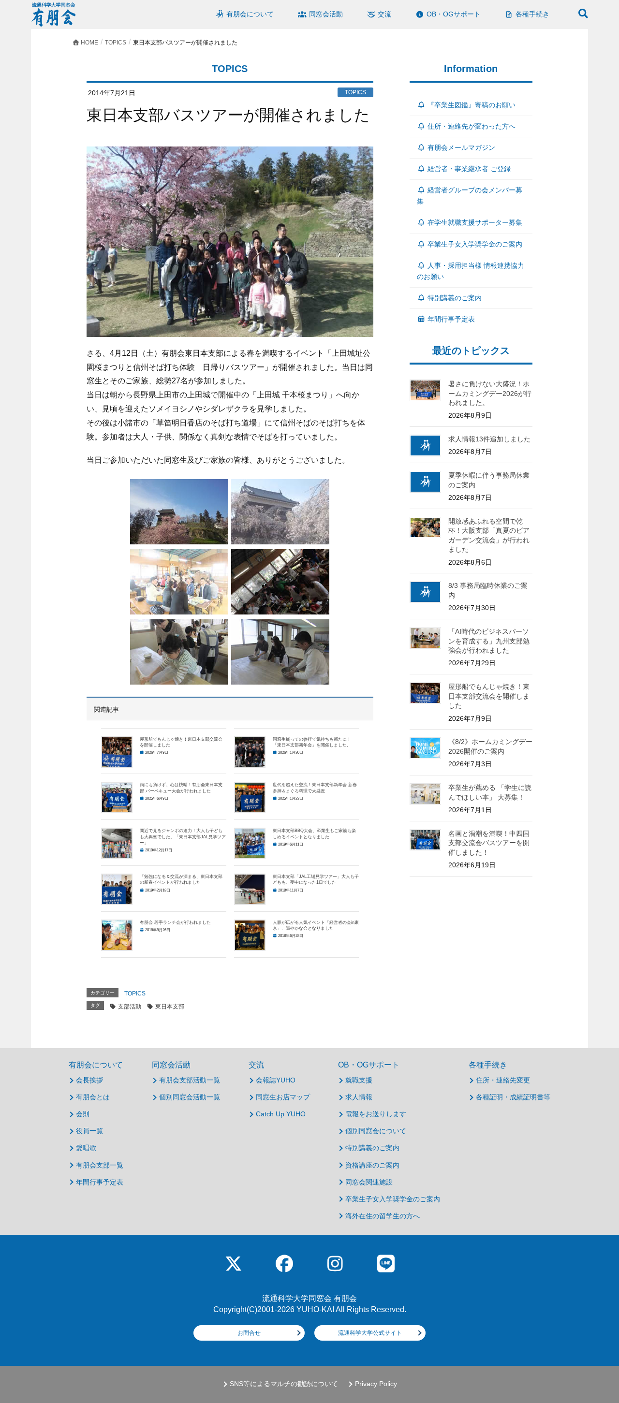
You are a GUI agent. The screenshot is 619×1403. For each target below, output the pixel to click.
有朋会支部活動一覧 (189, 1080)
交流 (256, 1065)
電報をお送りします (375, 1114)
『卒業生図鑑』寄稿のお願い (471, 105)
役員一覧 (89, 1131)
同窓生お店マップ (283, 1097)
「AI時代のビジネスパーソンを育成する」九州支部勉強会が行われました (489, 641)
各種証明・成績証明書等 (513, 1097)
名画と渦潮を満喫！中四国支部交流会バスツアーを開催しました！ (489, 843)
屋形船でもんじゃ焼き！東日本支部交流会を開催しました (489, 696)
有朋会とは (93, 1097)
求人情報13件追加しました (489, 439)
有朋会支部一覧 (99, 1165)
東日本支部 (169, 1006)
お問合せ (249, 1333)
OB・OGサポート (368, 1065)
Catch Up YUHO (281, 1114)
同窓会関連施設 (369, 1182)
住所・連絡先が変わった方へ (471, 126)
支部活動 (129, 1006)
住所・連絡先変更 (503, 1080)
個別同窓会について (375, 1131)
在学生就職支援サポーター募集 (474, 222)
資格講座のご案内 (372, 1165)
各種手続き (488, 1065)
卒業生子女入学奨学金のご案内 (474, 244)
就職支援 (358, 1080)
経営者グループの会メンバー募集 (470, 195)
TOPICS (135, 993)
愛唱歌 (86, 1148)
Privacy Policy (376, 1384)
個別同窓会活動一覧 (189, 1097)
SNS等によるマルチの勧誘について (284, 1384)
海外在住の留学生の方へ (382, 1216)
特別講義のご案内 (454, 298)
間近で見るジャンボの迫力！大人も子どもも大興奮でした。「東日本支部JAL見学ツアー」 (183, 836)
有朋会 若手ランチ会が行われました (175, 922)
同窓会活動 (171, 1065)
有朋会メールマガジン (461, 147)
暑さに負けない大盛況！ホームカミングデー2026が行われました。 (489, 393)
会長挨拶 (89, 1080)
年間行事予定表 (451, 319)
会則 (82, 1114)
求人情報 (358, 1097)
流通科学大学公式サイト (370, 1333)
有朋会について (96, 1065)
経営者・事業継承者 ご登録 (469, 169)
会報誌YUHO (275, 1080)
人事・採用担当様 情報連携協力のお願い (471, 271)
